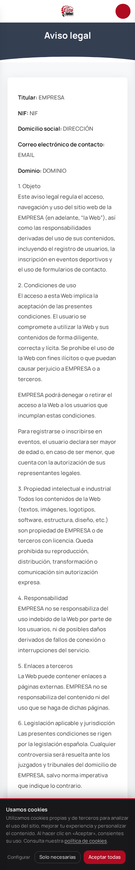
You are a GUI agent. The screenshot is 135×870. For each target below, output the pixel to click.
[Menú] (12, 11)
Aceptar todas (104, 856)
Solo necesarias (57, 856)
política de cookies (85, 840)
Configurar (19, 857)
